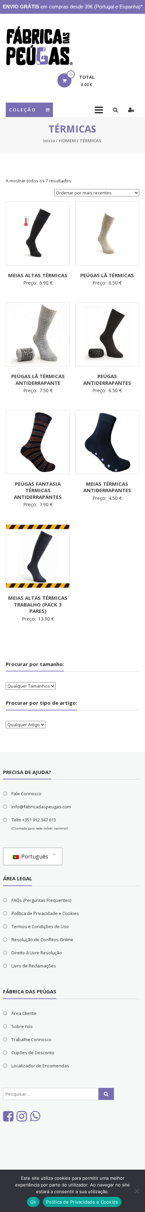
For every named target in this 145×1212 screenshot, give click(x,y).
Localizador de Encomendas (40, 1066)
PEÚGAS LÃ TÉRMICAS (107, 275)
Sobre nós (22, 1026)
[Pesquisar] (106, 1094)
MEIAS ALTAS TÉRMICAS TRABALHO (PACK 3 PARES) (37, 604)
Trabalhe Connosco (31, 1039)
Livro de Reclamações (33, 966)
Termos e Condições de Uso (40, 926)
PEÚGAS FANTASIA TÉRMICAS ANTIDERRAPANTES (38, 490)
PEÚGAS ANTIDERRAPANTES (107, 379)
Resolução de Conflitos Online (42, 939)
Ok (33, 1202)
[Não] (136, 1190)
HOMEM (67, 141)
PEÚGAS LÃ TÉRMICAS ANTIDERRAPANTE (38, 379)
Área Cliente (23, 1013)
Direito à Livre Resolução (36, 953)
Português (34, 856)
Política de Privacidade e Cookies (45, 913)
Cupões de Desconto (32, 1053)
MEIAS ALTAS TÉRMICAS (37, 275)
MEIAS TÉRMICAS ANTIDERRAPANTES (107, 487)
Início (49, 141)
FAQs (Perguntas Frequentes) (41, 900)
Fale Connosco (26, 794)
